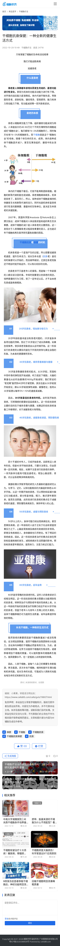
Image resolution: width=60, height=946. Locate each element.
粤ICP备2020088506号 (19, 941)
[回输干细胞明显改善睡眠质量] (44, 870)
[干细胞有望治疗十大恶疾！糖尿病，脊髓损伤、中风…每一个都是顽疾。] (15, 839)
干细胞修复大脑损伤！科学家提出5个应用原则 (44, 852)
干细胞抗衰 (25, 242)
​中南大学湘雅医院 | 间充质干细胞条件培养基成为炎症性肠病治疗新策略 (14, 821)
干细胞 (36, 134)
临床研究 (8, 865)
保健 (36, 242)
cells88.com (45, 941)
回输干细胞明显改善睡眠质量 (43, 883)
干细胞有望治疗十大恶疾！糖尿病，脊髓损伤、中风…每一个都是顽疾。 (15, 852)
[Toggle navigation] (55, 4)
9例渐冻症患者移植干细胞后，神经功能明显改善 (15, 883)
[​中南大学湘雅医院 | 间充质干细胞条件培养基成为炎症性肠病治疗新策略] (15, 808)
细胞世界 (27, 939)
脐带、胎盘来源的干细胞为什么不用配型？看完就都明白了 (43, 821)
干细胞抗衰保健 (14, 736)
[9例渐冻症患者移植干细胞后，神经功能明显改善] (15, 870)
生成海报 (11, 756)
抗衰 (45, 256)
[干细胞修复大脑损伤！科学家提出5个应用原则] (44, 839)
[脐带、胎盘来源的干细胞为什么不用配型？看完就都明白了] (44, 808)
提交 (30, 923)
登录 (6, 919)
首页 (4, 11)
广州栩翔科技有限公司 (48, 939)
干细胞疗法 (26, 47)
